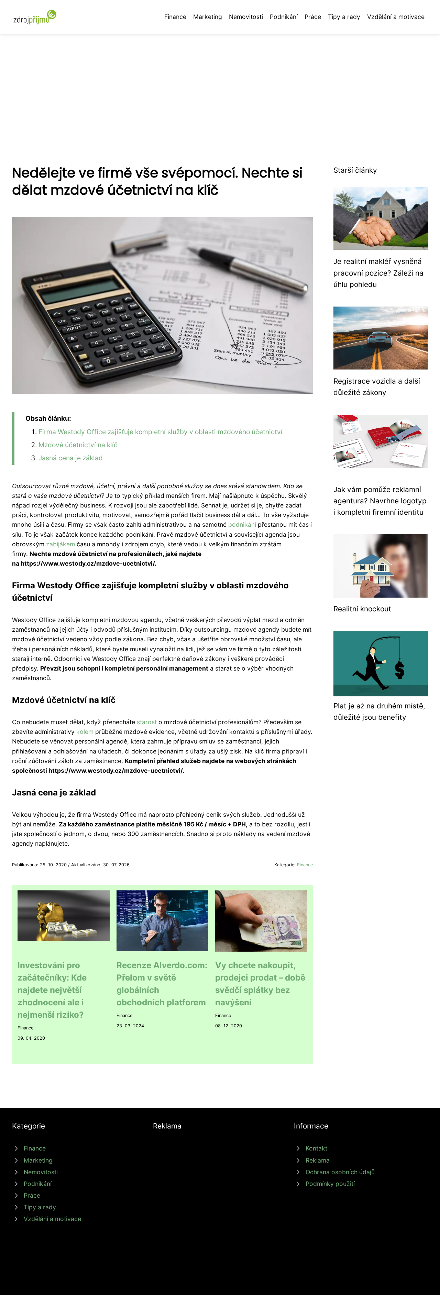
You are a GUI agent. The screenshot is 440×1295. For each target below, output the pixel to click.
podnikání (242, 524)
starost (147, 722)
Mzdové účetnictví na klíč (78, 445)
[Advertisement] (220, 85)
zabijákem (60, 544)
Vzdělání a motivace (396, 16)
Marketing (207, 16)
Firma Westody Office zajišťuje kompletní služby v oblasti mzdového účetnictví (160, 432)
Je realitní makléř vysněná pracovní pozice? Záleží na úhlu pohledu (378, 273)
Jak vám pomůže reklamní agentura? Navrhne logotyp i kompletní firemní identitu (380, 501)
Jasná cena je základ (70, 458)
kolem (85, 731)
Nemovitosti (246, 16)
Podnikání (284, 16)
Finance (175, 16)
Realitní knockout (362, 608)
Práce (313, 16)
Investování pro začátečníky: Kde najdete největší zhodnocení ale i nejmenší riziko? (52, 990)
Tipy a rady (344, 16)
